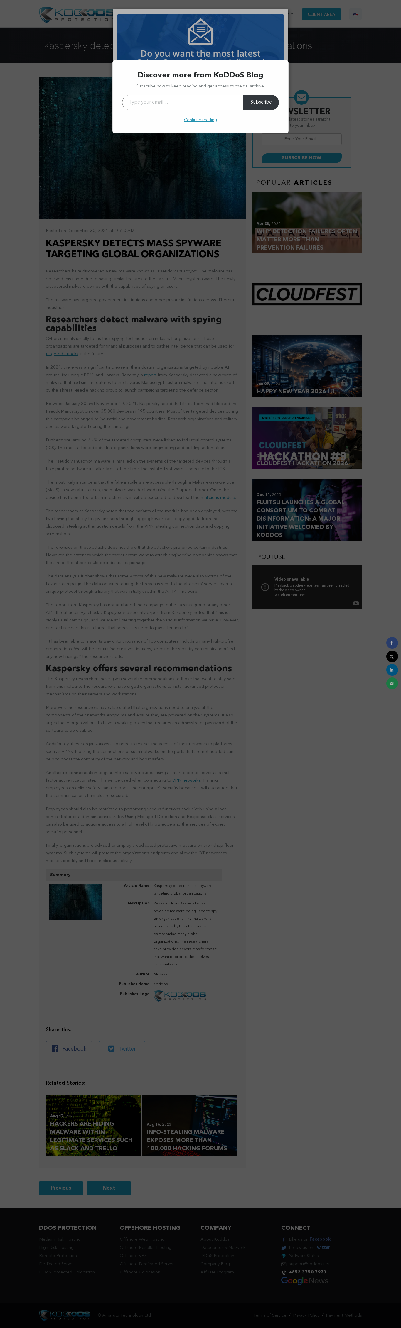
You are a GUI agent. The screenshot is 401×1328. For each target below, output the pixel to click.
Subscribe (261, 102)
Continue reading (200, 120)
